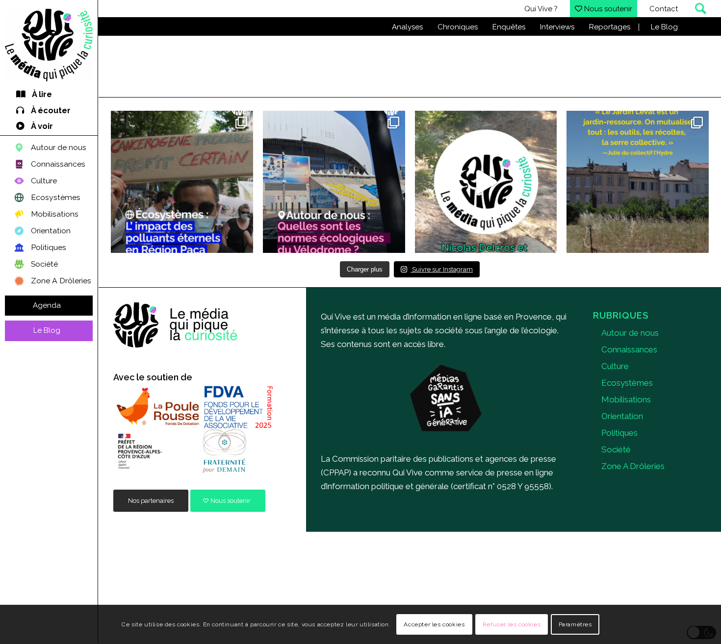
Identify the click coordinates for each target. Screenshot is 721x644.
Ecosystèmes (627, 383)
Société (616, 449)
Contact (663, 8)
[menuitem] (49, 95)
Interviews (557, 27)
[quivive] (175, 325)
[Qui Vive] (49, 45)
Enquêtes (508, 27)
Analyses (407, 27)
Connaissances (629, 349)
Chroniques (458, 27)
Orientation (622, 416)
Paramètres (575, 624)
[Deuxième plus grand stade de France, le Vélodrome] (334, 182)
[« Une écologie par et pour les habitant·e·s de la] (637, 182)
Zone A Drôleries (633, 466)
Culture (615, 366)
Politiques (619, 433)
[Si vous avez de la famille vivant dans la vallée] (182, 182)
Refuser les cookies (512, 624)
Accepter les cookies (434, 624)
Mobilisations (626, 399)
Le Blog (664, 27)
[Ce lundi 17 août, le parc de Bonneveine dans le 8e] (486, 182)
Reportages (609, 27)
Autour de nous (630, 333)
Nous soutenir (607, 8)
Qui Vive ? (541, 8)
